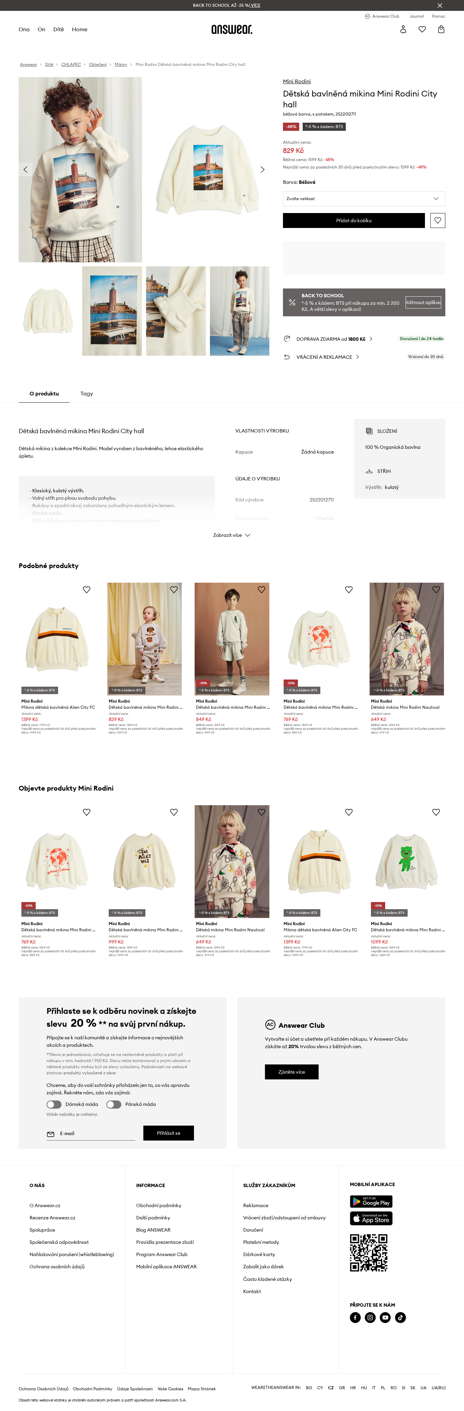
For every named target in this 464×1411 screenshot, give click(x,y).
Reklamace (255, 1205)
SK (412, 1388)
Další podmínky (153, 1218)
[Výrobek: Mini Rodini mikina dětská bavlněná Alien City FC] (57, 639)
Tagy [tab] (87, 393)
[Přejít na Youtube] (385, 1318)
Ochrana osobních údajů (57, 1267)
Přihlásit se (168, 1133)
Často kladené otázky (267, 1279)
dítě (58, 29)
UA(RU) (439, 1388)
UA (424, 1388)
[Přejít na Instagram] (370, 1318)
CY (320, 1388)
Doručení (253, 1230)
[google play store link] (371, 1201)
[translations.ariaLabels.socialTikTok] (400, 1317)
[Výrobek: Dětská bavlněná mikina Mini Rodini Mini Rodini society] (319, 639)
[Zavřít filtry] (439, 5)
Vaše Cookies (170, 1389)
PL (383, 1388)
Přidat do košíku (354, 220)
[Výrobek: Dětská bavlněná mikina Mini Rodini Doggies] (144, 639)
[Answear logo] (232, 29)
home (79, 29)
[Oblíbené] (422, 29)
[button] (364, 198)
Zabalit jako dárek (263, 1267)
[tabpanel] (232, 472)
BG (309, 1388)
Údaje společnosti (135, 1389)
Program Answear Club (162, 1254)
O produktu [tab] (44, 393)
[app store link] (371, 1217)
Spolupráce (42, 1230)
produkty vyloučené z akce (90, 1072)
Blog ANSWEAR (153, 1230)
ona (24, 29)
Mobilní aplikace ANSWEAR (166, 1267)
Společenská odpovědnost (59, 1242)
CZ (331, 1388)
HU (364, 1388)
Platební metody (261, 1242)
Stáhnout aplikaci (424, 302)
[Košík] (441, 29)
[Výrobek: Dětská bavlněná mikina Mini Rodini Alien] (407, 861)
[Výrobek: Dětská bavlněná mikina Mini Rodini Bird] (232, 639)
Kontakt (252, 1291)
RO (394, 1388)
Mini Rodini (297, 81)
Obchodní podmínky (158, 1205)
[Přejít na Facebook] (355, 1318)
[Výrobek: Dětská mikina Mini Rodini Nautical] (407, 639)
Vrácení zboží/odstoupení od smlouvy (284, 1218)
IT (374, 1388)
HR (353, 1388)
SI (403, 1388)
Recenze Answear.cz (52, 1218)
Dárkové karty (259, 1254)
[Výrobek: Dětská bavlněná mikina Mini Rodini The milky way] (144, 861)
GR (342, 1388)
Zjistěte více (292, 1072)
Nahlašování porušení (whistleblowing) (72, 1254)
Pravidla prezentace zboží (165, 1242)
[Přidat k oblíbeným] (437, 220)
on (41, 29)
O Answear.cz (45, 1205)
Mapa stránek (202, 1389)
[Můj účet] (403, 29)
